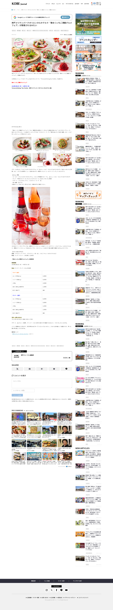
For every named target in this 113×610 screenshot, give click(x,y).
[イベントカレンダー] (88, 44)
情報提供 (33, 581)
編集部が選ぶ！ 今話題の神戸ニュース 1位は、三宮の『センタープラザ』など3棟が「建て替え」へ (93, 149)
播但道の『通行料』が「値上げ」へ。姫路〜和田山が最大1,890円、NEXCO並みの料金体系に (93, 301)
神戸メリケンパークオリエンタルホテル (41, 30)
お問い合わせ (45, 597)
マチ (82, 3)
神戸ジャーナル (56, 600)
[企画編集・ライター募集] (88, 53)
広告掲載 (53, 597)
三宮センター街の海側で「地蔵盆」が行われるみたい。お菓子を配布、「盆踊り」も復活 (93, 183)
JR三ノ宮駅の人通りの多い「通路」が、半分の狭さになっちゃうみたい (93, 252)
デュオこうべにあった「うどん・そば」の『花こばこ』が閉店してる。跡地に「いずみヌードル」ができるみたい (93, 126)
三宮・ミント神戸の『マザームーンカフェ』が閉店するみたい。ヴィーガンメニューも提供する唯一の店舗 (93, 115)
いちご (24, 30)
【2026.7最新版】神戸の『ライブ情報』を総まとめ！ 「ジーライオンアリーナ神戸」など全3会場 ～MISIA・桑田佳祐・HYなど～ (93, 415)
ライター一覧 (66, 357)
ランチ (52, 30)
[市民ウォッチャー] (88, 61)
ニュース (58, 3)
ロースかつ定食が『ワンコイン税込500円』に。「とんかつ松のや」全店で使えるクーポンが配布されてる (93, 380)
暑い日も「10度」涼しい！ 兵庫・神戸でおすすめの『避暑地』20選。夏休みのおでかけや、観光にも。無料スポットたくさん (93, 345)
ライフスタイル (69, 3)
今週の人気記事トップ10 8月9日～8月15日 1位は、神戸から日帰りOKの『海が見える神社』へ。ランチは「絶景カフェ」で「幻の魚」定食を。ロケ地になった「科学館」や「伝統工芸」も (93, 276)
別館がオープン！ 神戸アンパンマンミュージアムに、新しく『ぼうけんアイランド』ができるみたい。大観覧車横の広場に (93, 290)
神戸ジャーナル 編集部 (68, 34)
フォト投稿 (47, 581)
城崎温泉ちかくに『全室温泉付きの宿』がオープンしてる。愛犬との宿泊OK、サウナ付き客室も (93, 357)
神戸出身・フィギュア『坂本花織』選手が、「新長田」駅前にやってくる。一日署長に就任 (93, 242)
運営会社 (60, 597)
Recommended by (62, 466)
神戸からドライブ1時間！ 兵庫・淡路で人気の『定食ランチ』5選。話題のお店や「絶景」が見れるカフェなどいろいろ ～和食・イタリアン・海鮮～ (93, 172)
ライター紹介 (61, 581)
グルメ (53, 3)
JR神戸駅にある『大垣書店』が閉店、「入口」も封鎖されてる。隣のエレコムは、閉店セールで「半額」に (93, 103)
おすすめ (86, 3)
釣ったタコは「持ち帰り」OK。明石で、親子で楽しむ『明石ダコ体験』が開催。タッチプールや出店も (93, 262)
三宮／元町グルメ (65, 30)
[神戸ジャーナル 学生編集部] (88, 70)
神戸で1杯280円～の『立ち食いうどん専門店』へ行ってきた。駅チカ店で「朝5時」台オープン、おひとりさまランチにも (93, 160)
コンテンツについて (83, 597)
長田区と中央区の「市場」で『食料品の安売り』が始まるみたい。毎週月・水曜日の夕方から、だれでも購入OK (93, 81)
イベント (48, 3)
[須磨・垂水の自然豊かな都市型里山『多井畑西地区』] (88, 35)
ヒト (63, 3)
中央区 (19, 30)
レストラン (57, 30)
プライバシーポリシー (70, 597)
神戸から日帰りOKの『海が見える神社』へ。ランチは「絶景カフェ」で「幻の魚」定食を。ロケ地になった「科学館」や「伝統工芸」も (93, 332)
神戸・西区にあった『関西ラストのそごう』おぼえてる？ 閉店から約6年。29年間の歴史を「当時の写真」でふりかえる (93, 438)
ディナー (29, 30)
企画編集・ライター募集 (33, 597)
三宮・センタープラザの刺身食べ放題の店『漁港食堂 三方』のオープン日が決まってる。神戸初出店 (93, 220)
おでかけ (77, 3)
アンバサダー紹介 (77, 581)
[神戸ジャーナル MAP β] (88, 199)
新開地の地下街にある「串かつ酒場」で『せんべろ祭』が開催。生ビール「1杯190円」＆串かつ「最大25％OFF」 (93, 137)
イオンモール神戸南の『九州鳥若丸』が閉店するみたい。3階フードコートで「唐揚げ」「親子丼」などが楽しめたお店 (93, 92)
